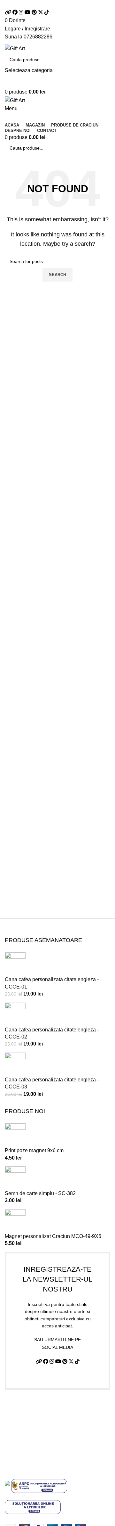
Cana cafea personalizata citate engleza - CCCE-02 (52, 1033)
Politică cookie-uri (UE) (31, 1443)
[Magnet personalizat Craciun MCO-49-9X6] (15, 1220)
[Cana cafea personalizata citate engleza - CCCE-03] (15, 1064)
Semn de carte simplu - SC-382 (40, 1193)
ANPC (12, 1455)
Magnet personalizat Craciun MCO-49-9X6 (53, 1236)
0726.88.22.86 (71, 4)
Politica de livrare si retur (33, 1431)
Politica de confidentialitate (35, 1419)
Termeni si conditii (25, 1407)
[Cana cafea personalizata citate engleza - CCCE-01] (15, 964)
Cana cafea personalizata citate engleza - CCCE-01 (52, 983)
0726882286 (38, 36)
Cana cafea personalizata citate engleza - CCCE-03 (52, 1083)
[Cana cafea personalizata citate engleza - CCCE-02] (15, 1014)
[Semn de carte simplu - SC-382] (15, 1177)
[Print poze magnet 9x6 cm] (15, 1134)
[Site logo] (15, 48)
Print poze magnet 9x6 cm (34, 1150)
